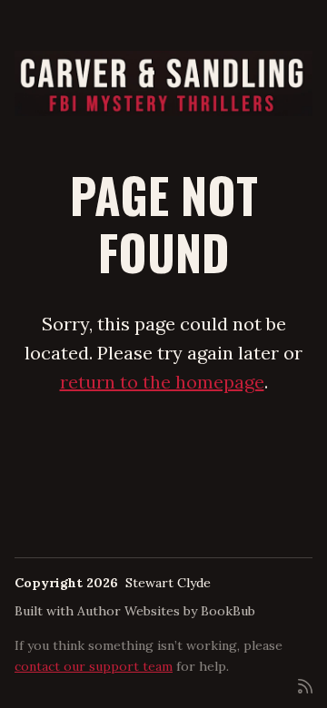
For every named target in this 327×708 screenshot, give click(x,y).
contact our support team (94, 666)
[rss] (305, 684)
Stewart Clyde (168, 583)
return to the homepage (162, 381)
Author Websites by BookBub (166, 611)
